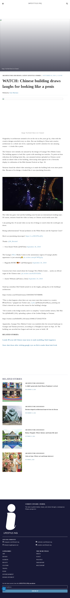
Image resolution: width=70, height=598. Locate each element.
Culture (5, 565)
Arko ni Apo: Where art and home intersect (39, 456)
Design (4, 556)
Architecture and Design (11, 75)
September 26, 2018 (34, 247)
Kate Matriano (14, 93)
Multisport (40, 565)
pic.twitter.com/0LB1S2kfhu (31, 273)
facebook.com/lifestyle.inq (45, 542)
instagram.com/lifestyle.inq (11, 542)
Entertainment (8, 574)
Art (3, 553)
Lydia (33, 303)
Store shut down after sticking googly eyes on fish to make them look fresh (29, 345)
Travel (5, 568)
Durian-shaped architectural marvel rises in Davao (41, 409)
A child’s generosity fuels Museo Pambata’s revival (41, 386)
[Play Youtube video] (32, 194)
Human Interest (8, 577)
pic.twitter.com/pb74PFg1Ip (33, 257)
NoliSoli (39, 559)
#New (14, 255)
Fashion (5, 559)
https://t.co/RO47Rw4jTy (34, 236)
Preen (38, 553)
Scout (38, 556)
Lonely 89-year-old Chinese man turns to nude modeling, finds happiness (29, 340)
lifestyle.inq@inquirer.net (11, 545)
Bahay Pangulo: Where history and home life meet (41, 433)
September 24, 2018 (36, 279)
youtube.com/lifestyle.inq (44, 545)
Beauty (5, 562)
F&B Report (40, 562)
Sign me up (35, 591)
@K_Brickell (13, 241)
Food (4, 571)
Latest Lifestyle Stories (31, 75)
